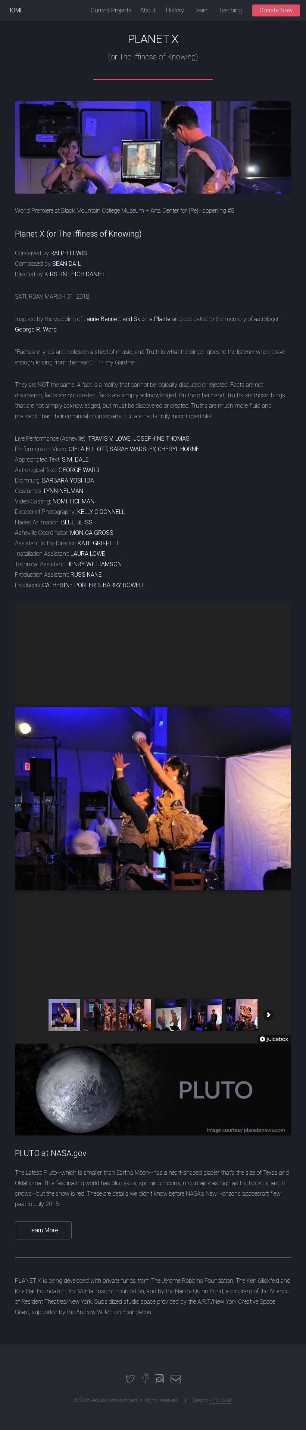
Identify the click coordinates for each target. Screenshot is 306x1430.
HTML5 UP (220, 1400)
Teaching (230, 10)
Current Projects (111, 10)
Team (201, 10)
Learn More (43, 1230)
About (148, 10)
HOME (15, 10)
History (175, 10)
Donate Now (276, 10)
